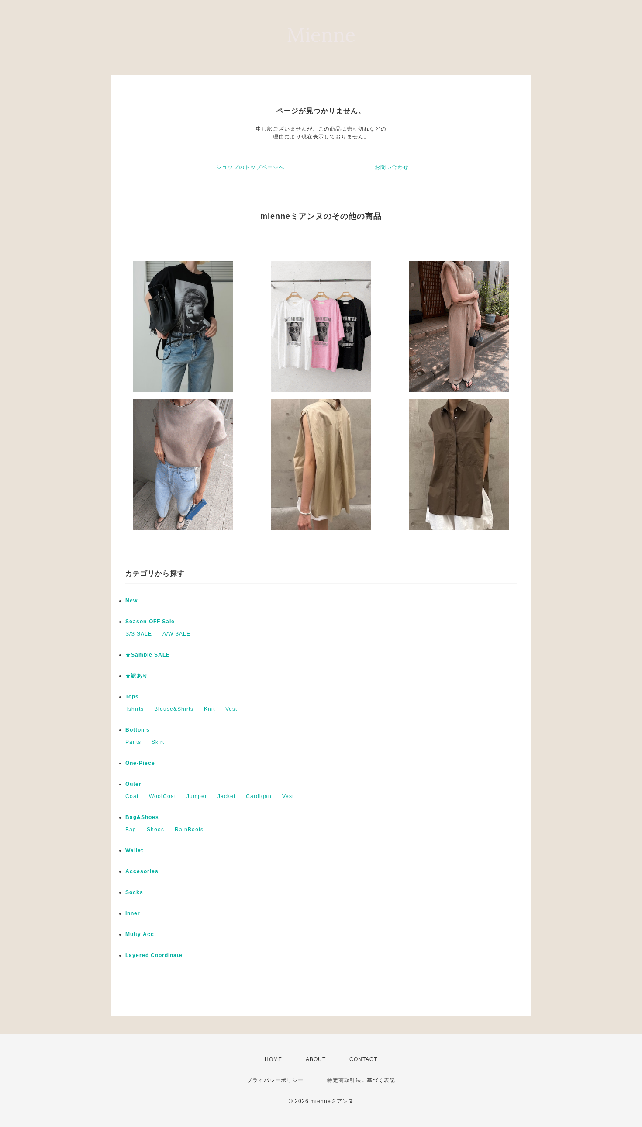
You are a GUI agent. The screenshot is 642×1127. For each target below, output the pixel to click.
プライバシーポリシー (275, 1080)
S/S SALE (138, 634)
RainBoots (189, 829)
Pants (133, 742)
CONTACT (363, 1059)
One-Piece (140, 763)
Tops (132, 697)
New (131, 601)
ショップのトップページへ (250, 167)
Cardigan (259, 796)
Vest (231, 709)
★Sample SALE (147, 655)
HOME (273, 1059)
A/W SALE (176, 634)
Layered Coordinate (154, 955)
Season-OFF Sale (150, 622)
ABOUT (316, 1059)
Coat (131, 796)
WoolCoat (162, 796)
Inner (132, 913)
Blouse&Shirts (173, 709)
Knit (209, 709)
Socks (134, 892)
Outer (133, 784)
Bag (130, 829)
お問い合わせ (392, 167)
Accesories (142, 871)
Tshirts (134, 709)
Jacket (226, 796)
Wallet (134, 850)
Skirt (158, 742)
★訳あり (136, 676)
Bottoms (137, 730)
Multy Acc (139, 934)
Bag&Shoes (142, 817)
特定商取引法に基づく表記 (361, 1080)
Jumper (196, 796)
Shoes (155, 829)
